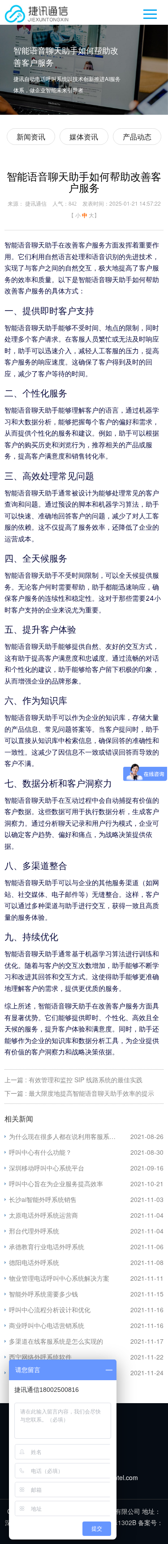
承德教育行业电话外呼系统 (46, 1246)
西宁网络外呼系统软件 (40, 1356)
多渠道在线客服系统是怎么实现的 (56, 1341)
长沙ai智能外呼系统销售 (43, 1199)
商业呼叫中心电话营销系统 (46, 1325)
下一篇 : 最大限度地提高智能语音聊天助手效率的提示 (79, 1093)
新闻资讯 (31, 136)
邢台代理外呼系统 (34, 1230)
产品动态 (137, 136)
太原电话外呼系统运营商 (43, 1215)
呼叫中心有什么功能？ (40, 1152)
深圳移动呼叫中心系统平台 (46, 1167)
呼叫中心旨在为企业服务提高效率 (56, 1183)
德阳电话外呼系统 (34, 1262)
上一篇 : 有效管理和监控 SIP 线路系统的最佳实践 (73, 1079)
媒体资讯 (83, 136)
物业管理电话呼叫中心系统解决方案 (59, 1278)
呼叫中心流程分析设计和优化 (49, 1309)
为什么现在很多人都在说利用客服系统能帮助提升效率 (69, 1136)
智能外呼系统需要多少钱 (43, 1293)
